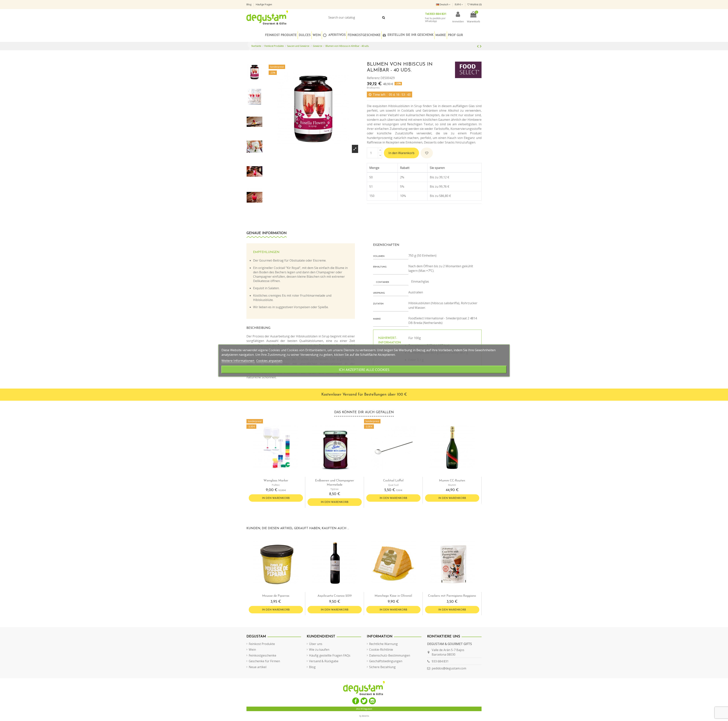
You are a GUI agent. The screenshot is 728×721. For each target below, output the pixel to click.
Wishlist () (476, 4)
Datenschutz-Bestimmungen (389, 655)
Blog (249, 4)
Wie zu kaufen (319, 649)
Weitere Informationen (238, 361)
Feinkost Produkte (262, 644)
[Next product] (481, 46)
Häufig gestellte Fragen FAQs (329, 655)
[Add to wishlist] (427, 153)
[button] (364, 35)
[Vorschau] (279, 475)
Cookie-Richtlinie (381, 649)
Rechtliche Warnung (383, 644)
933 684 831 (440, 661)
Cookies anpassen (269, 361)
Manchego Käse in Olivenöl (393, 595)
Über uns (315, 644)
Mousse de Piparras (275, 595)
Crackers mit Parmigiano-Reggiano (452, 595)
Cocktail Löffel (393, 480)
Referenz (373, 78)
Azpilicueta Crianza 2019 (335, 595)
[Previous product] (478, 46)
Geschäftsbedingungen (385, 661)
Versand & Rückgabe (323, 661)
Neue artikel (257, 667)
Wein (252, 649)
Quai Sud (393, 485)
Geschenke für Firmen (264, 661)
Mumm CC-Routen (452, 480)
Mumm (452, 485)
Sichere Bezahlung (382, 667)
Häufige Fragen (264, 4)
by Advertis (364, 716)
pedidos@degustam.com (449, 668)
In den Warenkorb (401, 153)
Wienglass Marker (276, 480)
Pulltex (276, 485)
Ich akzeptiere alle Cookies (364, 369)
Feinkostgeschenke (262, 655)
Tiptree (334, 489)
